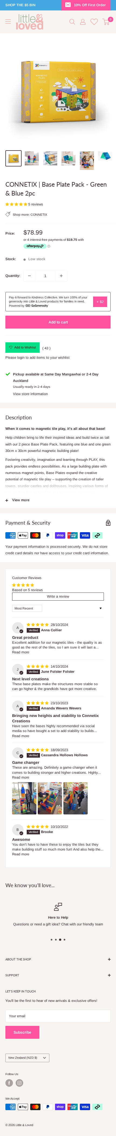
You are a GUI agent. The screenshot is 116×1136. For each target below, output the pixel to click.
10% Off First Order (90, 5)
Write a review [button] (58, 596)
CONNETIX (38, 215)
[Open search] (72, 22)
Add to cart (58, 322)
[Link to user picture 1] (24, 798)
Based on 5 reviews (27, 590)
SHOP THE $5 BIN (20, 5)
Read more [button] (20, 652)
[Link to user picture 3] (75, 798)
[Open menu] (8, 21)
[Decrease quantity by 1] (29, 275)
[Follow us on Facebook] (9, 1083)
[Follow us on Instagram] (19, 1083)
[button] (16, 204)
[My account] (83, 22)
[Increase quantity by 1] (61, 275)
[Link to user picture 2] (50, 798)
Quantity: (12, 276)
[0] (106, 22)
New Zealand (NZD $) (22, 1057)
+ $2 (100, 302)
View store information (30, 394)
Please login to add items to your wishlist (37, 358)
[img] (38, 625)
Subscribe (22, 1032)
